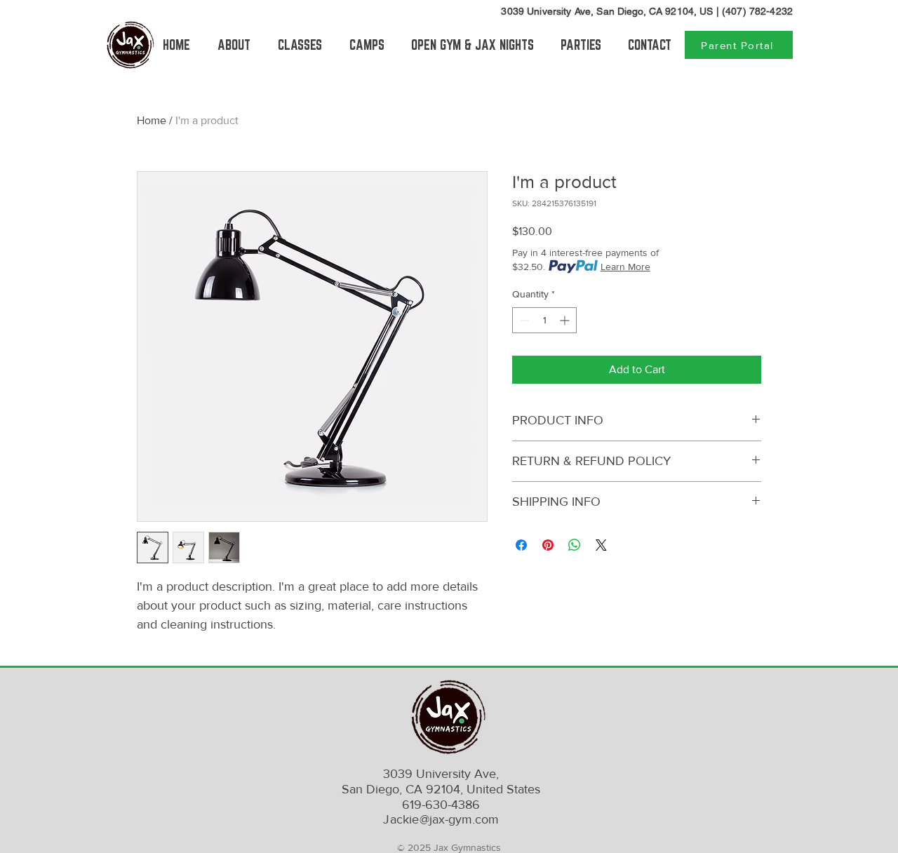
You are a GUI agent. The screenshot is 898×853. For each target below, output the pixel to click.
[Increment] (566, 320)
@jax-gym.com (440, 819)
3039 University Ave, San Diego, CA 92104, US (607, 11)
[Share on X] (601, 545)
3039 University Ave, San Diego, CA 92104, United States (441, 781)
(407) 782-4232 (757, 11)
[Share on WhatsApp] (574, 545)
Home (151, 120)
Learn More (625, 266)
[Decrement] (523, 320)
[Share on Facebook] (521, 545)
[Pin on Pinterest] (548, 545)
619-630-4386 (441, 805)
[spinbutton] (544, 320)
